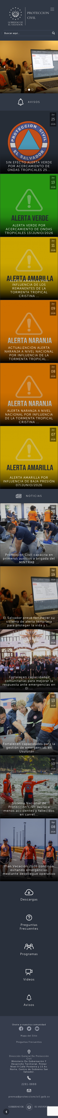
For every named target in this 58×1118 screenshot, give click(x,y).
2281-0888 (29, 1084)
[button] (4, 67)
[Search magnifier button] (53, 33)
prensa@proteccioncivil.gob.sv (29, 1096)
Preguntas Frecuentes (29, 1042)
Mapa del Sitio (29, 1035)
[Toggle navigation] (52, 9)
